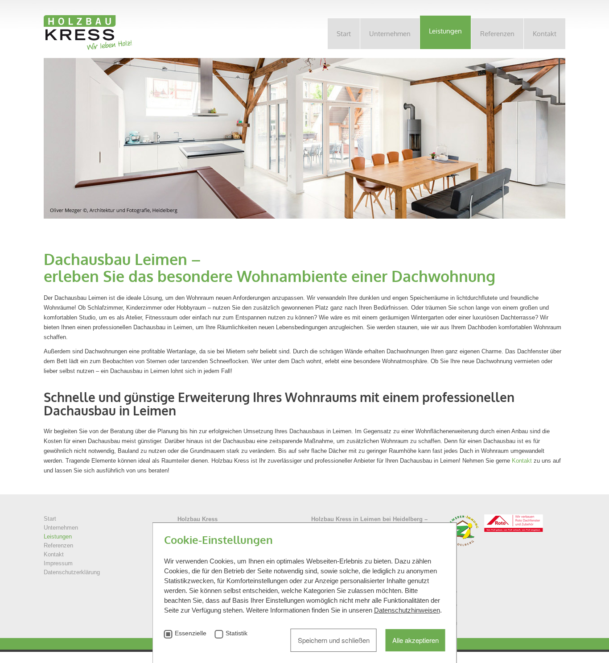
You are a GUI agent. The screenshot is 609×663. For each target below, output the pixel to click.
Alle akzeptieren (415, 640)
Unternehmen (390, 33)
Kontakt (544, 33)
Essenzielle (190, 633)
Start (344, 33)
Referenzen (497, 33)
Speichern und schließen (334, 640)
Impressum (58, 563)
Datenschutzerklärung (72, 572)
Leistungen (445, 31)
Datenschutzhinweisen (407, 610)
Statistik (236, 633)
